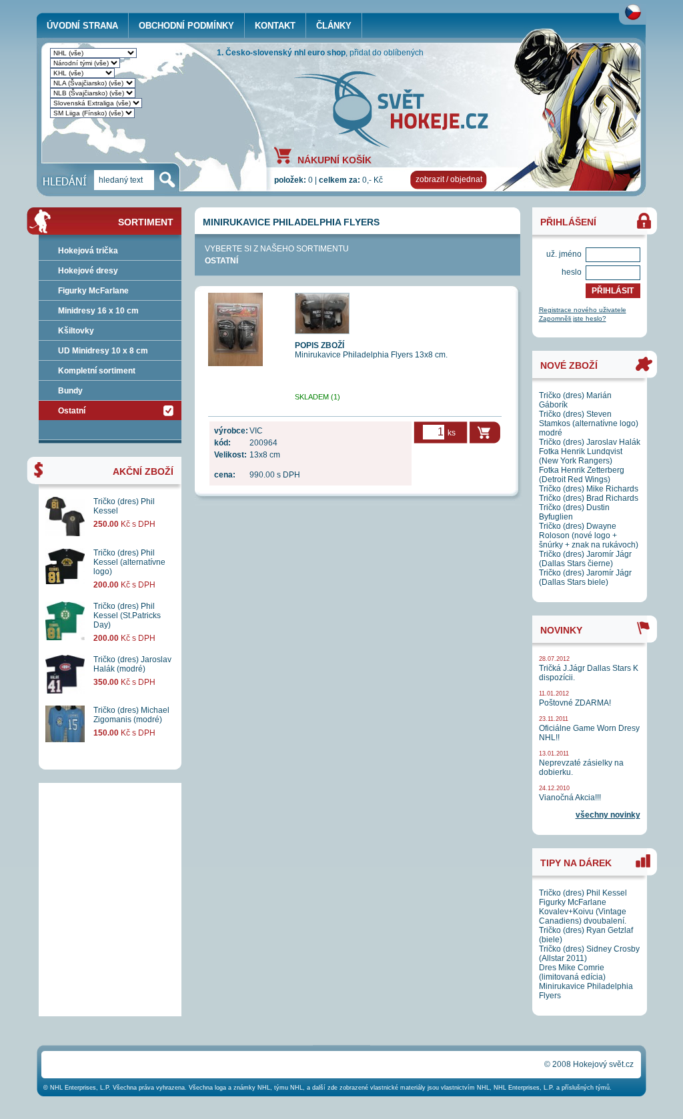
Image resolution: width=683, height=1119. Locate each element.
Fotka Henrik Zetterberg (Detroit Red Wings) (581, 474)
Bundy (70, 390)
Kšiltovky (76, 330)
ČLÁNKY (334, 26)
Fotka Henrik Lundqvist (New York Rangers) (580, 456)
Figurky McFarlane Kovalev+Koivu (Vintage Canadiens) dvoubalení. (582, 912)
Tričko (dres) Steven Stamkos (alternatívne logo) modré (588, 423)
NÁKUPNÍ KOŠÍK (334, 159)
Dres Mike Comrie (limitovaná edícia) (572, 972)
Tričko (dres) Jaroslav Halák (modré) (132, 664)
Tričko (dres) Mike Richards (588, 488)
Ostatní (221, 260)
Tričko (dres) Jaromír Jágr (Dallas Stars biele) (585, 577)
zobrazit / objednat (449, 179)
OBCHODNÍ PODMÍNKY (186, 26)
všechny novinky (608, 815)
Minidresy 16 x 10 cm (98, 310)
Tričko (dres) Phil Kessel (583, 893)
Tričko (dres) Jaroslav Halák (589, 442)
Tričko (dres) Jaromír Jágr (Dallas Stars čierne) (585, 558)
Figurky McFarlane (93, 290)
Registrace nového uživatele (582, 309)
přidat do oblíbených (387, 52)
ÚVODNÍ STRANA (82, 26)
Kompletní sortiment (96, 370)
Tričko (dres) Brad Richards (588, 498)
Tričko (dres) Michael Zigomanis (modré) (131, 715)
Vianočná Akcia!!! (570, 797)
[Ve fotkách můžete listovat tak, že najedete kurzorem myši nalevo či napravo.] (235, 363)
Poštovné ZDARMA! (575, 703)
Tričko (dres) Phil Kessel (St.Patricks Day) (127, 616)
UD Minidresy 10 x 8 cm (103, 350)
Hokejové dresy (88, 270)
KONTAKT (275, 26)
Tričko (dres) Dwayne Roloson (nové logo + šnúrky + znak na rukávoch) (588, 535)
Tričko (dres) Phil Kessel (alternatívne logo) (129, 562)
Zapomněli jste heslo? (572, 318)
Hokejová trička (88, 250)
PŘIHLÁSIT (613, 290)
